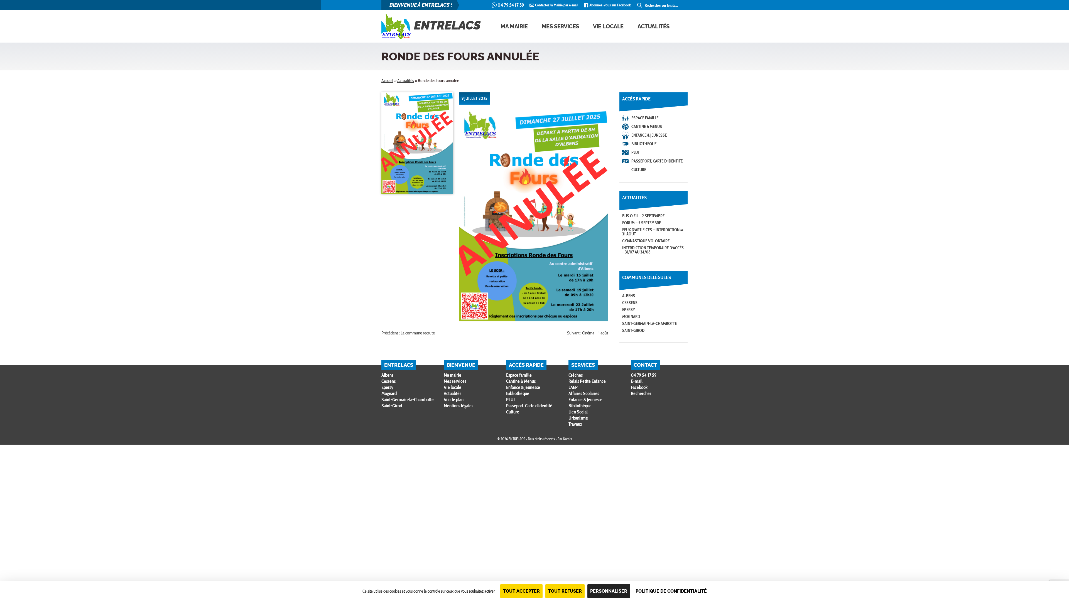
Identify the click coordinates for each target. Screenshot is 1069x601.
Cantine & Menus (646, 126)
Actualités (654, 26)
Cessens (630, 302)
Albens (628, 295)
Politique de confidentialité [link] (671, 591)
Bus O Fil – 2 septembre (643, 215)
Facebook (639, 387)
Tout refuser (565, 591)
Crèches (575, 375)
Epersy (628, 309)
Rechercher (641, 393)
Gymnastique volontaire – (647, 240)
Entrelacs (447, 25)
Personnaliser (608, 591)
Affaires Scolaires (583, 393)
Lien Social (578, 412)
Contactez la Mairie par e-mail (556, 5)
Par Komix (565, 439)
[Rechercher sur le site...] (640, 5)
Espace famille (644, 117)
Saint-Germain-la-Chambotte (649, 323)
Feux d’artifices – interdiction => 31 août (652, 232)
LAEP (573, 387)
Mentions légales (458, 405)
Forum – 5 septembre (641, 222)
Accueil (387, 80)
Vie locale (608, 26)
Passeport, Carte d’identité (657, 161)
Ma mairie (514, 26)
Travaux (575, 424)
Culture (638, 169)
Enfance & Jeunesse (649, 135)
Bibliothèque (643, 143)
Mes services (560, 26)
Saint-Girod (633, 330)
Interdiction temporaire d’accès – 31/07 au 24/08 (653, 250)
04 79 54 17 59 (510, 5)
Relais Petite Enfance (587, 381)
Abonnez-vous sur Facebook (610, 5)
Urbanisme (578, 418)
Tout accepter (521, 591)
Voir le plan (454, 399)
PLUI (635, 152)
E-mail (637, 381)
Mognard (631, 316)
